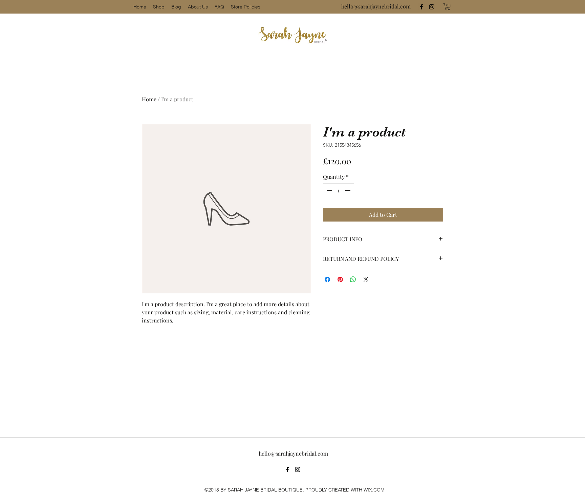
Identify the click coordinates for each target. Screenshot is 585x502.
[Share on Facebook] (327, 279)
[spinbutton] (338, 190)
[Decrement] (328, 190)
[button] (447, 6)
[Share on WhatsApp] (353, 279)
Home (149, 99)
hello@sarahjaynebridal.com (376, 6)
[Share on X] (366, 279)
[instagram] (431, 6)
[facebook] (421, 6)
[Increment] (348, 190)
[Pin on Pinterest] (340, 279)
